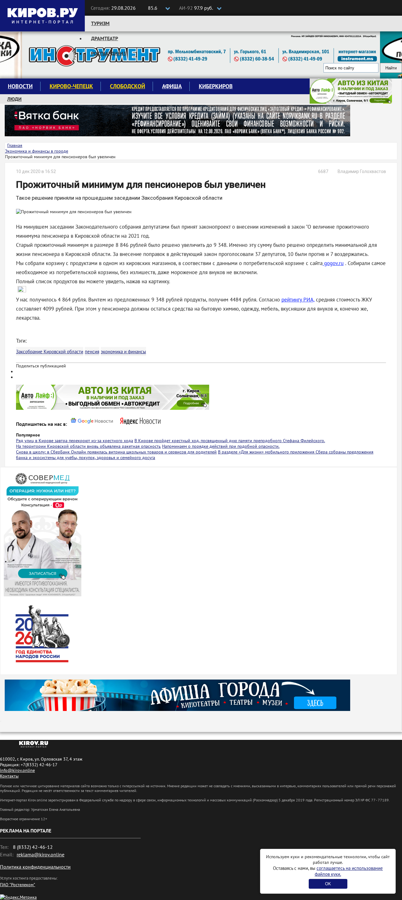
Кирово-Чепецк (71, 86)
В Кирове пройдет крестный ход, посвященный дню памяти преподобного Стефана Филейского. (229, 440)
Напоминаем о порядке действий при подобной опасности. (221, 446)
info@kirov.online (17, 770)
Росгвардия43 (108, 53)
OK (328, 883)
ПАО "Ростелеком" (17, 884)
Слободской (127, 86)
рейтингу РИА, (297, 299)
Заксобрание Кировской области (49, 352)
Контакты (9, 776)
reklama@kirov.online (40, 854)
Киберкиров (216, 86)
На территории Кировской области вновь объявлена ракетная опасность (88, 446)
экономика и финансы (123, 352)
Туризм (100, 23)
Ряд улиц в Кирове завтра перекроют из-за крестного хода (74, 440)
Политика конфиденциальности (35, 867)
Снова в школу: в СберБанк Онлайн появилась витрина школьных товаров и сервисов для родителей (116, 452)
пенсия (92, 352)
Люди (14, 99)
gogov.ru (333, 263)
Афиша (172, 86)
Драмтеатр (104, 38)
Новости (20, 86)
